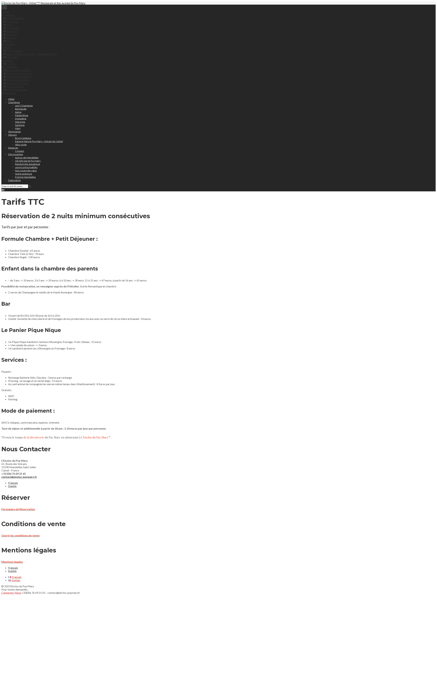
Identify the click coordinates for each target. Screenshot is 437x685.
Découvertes (15, 154)
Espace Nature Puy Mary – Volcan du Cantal (31, 54)
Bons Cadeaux (14, 50)
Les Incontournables (17, 80)
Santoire (11, 37)
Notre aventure (15, 86)
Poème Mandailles (16, 89)
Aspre (9, 24)
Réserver (13, 147)
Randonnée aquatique (18, 76)
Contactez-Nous (11, 592)
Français (13, 482)
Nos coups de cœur (17, 83)
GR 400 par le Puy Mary (20, 73)
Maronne (11, 34)
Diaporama (14, 180)
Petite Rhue (12, 28)
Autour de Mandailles (18, 70)
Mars (9, 41)
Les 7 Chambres (15, 18)
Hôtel (11, 99)
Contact (10, 63)
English (12, 486)
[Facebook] (2, 190)
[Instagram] (3, 190)
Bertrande (12, 21)
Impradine (12, 31)
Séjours (12, 134)
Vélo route (12, 57)
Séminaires (14, 131)
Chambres (14, 102)
